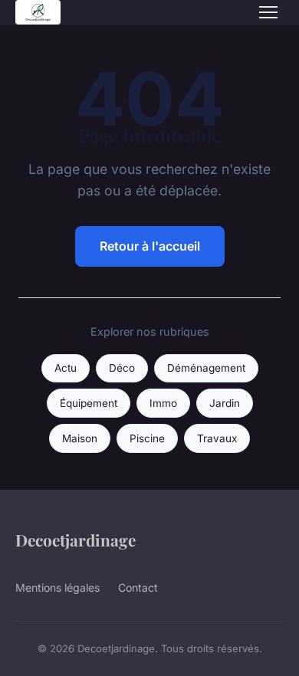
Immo (163, 403)
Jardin (224, 403)
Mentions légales (57, 587)
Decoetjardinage (75, 539)
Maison (79, 438)
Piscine (147, 438)
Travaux (217, 438)
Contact (138, 587)
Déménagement (206, 368)
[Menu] (268, 12)
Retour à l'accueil (150, 246)
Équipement (88, 403)
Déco (122, 368)
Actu (65, 368)
